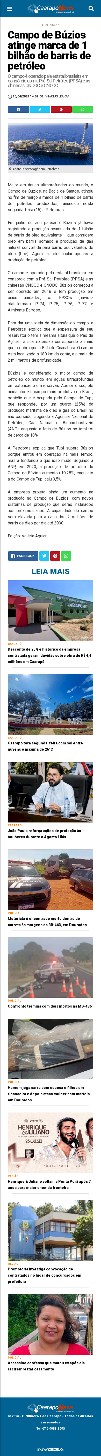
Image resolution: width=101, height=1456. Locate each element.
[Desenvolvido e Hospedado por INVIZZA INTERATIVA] (50, 1449)
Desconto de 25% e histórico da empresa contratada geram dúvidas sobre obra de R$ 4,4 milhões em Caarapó (49, 655)
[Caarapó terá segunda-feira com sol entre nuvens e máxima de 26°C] (50, 704)
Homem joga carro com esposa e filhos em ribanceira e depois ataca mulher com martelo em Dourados (49, 1094)
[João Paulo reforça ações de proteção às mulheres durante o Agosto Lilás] (50, 791)
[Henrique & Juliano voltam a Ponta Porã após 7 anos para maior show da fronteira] (50, 1142)
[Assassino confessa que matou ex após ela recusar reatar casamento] (50, 1324)
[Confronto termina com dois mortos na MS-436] (50, 967)
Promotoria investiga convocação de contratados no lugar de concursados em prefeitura (44, 1275)
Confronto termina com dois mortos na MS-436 (50, 1006)
